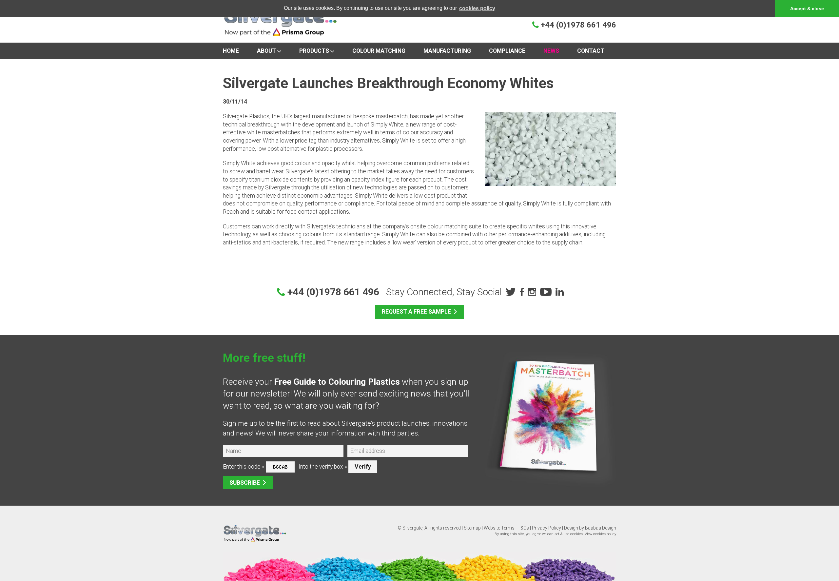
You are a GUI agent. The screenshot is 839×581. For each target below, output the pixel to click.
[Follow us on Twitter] (510, 292)
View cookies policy (600, 534)
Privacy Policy (546, 528)
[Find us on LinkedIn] (559, 292)
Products (314, 51)
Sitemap (472, 528)
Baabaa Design (600, 528)
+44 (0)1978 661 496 (578, 24)
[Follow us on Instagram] (531, 292)
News (551, 51)
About (267, 51)
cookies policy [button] (477, 8)
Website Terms (499, 528)
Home (231, 51)
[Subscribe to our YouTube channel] (545, 292)
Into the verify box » (323, 466)
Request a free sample (416, 311)
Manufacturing (447, 51)
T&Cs (523, 528)
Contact (590, 51)
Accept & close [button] (807, 8)
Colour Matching (378, 51)
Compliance (507, 51)
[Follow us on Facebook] (521, 292)
